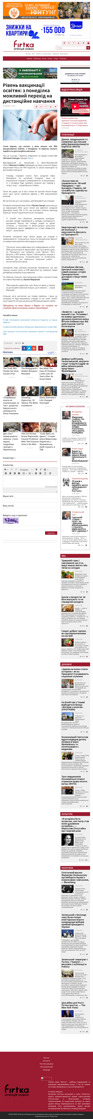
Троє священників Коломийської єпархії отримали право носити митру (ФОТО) (74, 780)
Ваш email (8, 505)
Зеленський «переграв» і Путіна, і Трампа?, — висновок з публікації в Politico (75, 963)
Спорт (56, 58)
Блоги (44, 58)
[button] (6, 470)
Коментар (8, 465)
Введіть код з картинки (15, 515)
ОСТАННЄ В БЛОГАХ (75, 406)
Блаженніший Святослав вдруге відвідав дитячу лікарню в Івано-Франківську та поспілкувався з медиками (75, 743)
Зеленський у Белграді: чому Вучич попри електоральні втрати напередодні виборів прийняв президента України (74, 920)
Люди (28, 53)
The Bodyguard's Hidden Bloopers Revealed (29, 371)
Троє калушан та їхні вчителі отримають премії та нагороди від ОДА (30, 332)
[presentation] (6, 469)
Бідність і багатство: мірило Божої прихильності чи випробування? (80, 456)
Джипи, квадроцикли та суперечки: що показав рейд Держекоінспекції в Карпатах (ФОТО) (75, 143)
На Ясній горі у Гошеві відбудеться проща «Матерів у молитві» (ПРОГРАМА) (73, 706)
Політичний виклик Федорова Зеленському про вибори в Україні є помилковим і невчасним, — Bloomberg (75, 877)
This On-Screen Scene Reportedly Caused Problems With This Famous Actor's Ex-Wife (30, 439)
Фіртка (30, 158)
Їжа (33, 53)
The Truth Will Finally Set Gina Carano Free (10, 371)
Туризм (55, 53)
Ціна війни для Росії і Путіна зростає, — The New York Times (73, 1005)
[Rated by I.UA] (46, 1079)
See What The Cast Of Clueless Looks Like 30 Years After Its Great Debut (47, 373)
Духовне (64, 53)
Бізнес (50, 58)
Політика (63, 58)
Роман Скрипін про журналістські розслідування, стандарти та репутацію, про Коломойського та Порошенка (75, 122)
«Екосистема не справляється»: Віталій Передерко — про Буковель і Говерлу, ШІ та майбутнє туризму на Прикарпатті (74, 186)
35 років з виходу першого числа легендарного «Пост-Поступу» (80, 486)
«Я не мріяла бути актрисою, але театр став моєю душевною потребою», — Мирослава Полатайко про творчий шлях (75, 824)
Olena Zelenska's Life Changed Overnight (47, 400)
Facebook (7, 308)
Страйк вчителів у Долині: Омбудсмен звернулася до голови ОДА (30, 327)
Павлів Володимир (80, 478)
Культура (47, 53)
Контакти (46, 1061)
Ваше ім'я (8, 496)
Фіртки (27, 305)
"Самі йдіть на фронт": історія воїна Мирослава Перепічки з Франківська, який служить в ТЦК (48, 442)
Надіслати (51, 533)
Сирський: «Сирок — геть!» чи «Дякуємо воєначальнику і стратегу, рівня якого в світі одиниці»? (80, 524)
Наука (39, 53)
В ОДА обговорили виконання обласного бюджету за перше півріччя (30, 321)
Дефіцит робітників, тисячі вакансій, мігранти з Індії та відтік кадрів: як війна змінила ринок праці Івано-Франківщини (75, 364)
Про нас (46, 1058)
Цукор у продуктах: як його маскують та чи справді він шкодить (73, 599)
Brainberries (12, 377)
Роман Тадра (77, 448)
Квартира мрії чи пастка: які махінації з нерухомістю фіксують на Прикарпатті (75, 231)
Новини (29, 58)
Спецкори (46, 1070)
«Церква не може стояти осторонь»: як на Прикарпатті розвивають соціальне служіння (75, 673)
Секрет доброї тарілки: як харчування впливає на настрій (74, 633)
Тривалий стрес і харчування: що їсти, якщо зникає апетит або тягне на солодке (74, 564)
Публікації (37, 58)
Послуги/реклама (46, 1067)
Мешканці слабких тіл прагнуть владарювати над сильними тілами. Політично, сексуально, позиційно (79, 425)
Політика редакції (46, 1064)
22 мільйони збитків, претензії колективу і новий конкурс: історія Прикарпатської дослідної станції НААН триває (74, 273)
